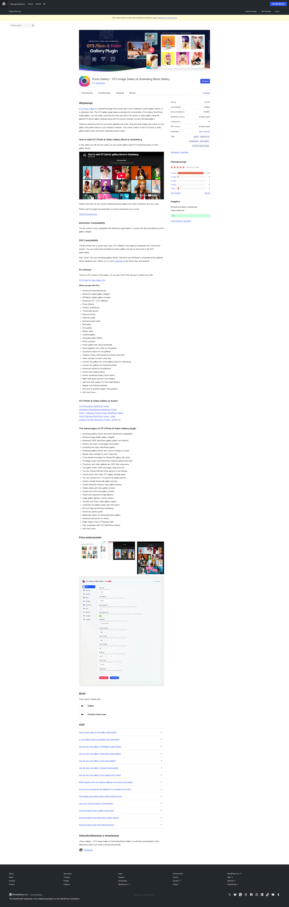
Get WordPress (278, 4)
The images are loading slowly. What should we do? (100, 796)
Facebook (118, 261)
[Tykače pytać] (33, 25)
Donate (176, 881)
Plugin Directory (15, 11)
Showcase (67, 874)
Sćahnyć (205, 81)
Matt (230, 877)
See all (207, 193)
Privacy (12, 884)
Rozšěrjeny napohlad (179, 152)
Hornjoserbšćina (36, 895)
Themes (67, 877)
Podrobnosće (87, 93)
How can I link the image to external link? (96, 803)
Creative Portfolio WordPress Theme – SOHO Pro (99, 420)
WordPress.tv (124, 884)
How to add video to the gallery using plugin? (98, 732)
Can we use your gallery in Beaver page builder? (99, 768)
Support (121, 877)
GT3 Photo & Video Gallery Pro (92, 280)
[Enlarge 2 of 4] (132, 544)
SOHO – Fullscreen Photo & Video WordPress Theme (101, 413)
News (11, 877)
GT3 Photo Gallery (87, 109)
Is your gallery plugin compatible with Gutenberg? (99, 739)
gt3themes (100, 83)
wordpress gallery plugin (200, 146)
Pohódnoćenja (104, 93)
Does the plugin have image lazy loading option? (99, 818)
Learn (120, 874)
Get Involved (178, 874)
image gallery (193, 141)
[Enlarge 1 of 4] (103, 544)
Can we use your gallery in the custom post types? (100, 775)
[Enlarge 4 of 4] (161, 579)
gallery (196, 137)
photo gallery (204, 141)
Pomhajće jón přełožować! (167, 18)
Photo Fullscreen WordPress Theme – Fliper (97, 416)
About (11, 874)
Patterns (67, 884)
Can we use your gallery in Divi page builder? (97, 761)
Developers (122, 881)
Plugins (66, 881)
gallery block (204, 137)
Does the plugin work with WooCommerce (96, 825)
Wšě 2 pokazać (204, 131)
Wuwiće (132, 93)
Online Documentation (88, 214)
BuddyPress (233, 884)
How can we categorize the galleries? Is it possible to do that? (105, 789)
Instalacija (120, 93)
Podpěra (206, 93)
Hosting (12, 881)
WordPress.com (234, 874)
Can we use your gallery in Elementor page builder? (100, 754)
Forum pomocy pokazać (181, 221)
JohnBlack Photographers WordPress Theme (98, 409)
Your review (175, 193)
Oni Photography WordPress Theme (94, 406)
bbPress (232, 881)
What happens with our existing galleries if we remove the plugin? (106, 782)
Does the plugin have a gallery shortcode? (96, 811)
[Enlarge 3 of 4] (161, 544)
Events (175, 877)
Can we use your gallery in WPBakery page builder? (100, 747)
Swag (176, 884)
